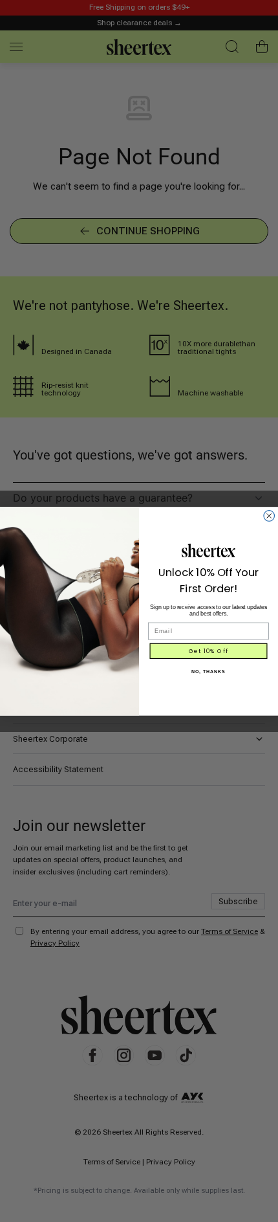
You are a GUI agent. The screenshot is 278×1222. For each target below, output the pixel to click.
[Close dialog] (269, 515)
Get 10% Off (209, 651)
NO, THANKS (208, 671)
